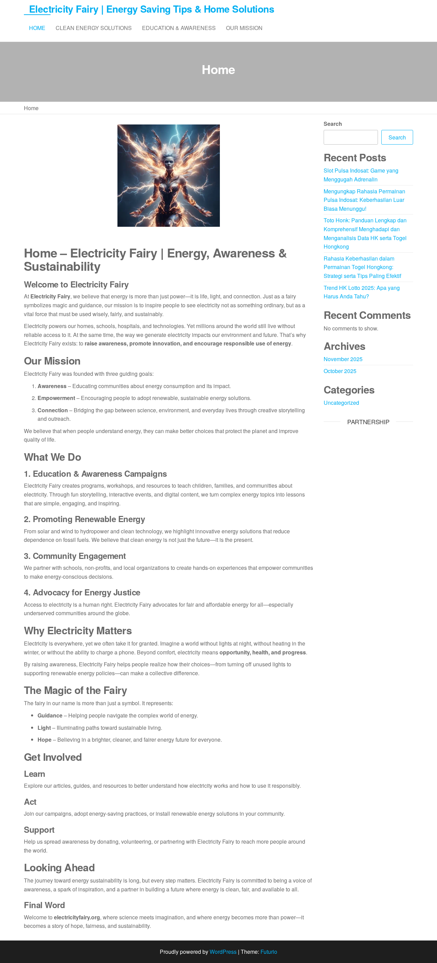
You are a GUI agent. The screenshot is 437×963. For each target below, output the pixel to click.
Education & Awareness (179, 28)
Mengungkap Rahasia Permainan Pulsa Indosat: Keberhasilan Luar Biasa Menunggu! (364, 199)
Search (333, 124)
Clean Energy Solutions (94, 28)
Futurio (268, 951)
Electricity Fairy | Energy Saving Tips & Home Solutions (151, 9)
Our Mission (244, 28)
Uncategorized (341, 402)
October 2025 (340, 371)
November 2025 (343, 359)
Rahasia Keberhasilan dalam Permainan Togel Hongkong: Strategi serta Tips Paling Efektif (362, 267)
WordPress (223, 951)
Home (37, 28)
